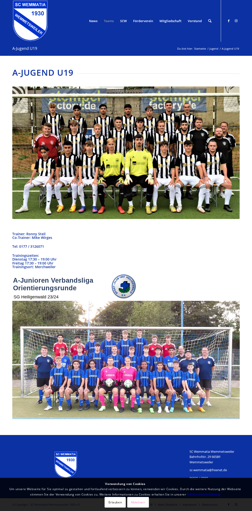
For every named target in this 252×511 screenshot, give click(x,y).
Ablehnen (138, 502)
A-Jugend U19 (24, 48)
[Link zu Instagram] (236, 20)
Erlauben (115, 502)
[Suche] (210, 21)
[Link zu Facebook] (228, 20)
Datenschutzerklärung (203, 494)
